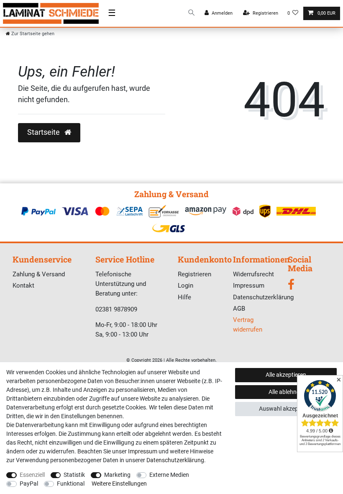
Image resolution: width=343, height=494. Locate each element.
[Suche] (191, 13)
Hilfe (184, 297)
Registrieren (194, 274)
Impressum (248, 285)
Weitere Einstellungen (119, 483)
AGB (239, 308)
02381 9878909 (116, 309)
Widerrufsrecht (253, 274)
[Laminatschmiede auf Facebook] (291, 286)
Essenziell (32, 474)
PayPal (29, 483)
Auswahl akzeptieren (286, 408)
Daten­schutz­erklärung (175, 460)
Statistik (74, 474)
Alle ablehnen (286, 392)
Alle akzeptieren (286, 374)
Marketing (117, 474)
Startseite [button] (44, 132)
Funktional (70, 483)
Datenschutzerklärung (263, 297)
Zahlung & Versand (39, 274)
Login (185, 285)
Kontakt (23, 285)
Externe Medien (169, 474)
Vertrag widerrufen (247, 324)
